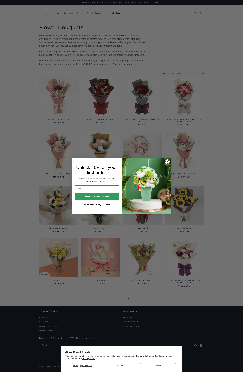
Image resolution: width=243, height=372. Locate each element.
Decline (158, 365)
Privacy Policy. (89, 358)
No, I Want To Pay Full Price (96, 204)
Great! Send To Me (97, 196)
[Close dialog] (167, 161)
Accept (120, 365)
